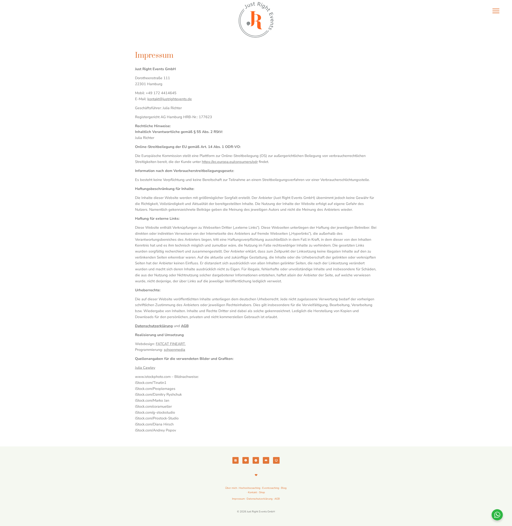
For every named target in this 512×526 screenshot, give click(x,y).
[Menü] (496, 11)
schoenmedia (174, 349)
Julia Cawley (145, 367)
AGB (277, 499)
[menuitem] (496, 11)
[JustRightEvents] (256, 20)
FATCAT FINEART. (171, 343)
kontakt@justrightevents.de (169, 99)
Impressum (238, 499)
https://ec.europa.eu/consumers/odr (230, 161)
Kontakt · (253, 492)
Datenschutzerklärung (260, 499)
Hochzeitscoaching (250, 488)
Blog (284, 488)
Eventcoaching (270, 488)
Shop (262, 492)
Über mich (231, 488)
